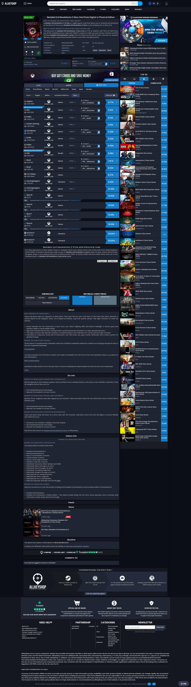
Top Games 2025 (113, 640)
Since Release (30, 298)
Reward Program (113, 632)
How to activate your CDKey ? (31, 634)
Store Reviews (112, 638)
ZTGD (26, 370)
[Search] (140, 3)
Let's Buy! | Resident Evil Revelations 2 (55, 530)
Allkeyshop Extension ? (29, 638)
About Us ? (25, 626)
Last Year (41, 298)
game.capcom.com (68, 45)
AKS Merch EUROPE (111, 645)
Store (28, 95)
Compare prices (74, 200)
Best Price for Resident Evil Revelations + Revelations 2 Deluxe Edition (55, 512)
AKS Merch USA (113, 642)
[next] (39, 39)
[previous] (25, 39)
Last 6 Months (52, 298)
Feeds (74, 89)
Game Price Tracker (111, 629)
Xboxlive (89, 89)
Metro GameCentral (31, 361)
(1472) (100, 552)
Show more (147, 45)
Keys (75, 95)
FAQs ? (24, 636)
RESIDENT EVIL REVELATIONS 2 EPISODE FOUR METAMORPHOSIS (44, 412)
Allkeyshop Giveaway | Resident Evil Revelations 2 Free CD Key (54, 521)
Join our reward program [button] (95, 594)
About (47, 89)
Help (184, 684)
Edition (47, 95)
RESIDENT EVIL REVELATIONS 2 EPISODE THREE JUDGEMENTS (43, 396)
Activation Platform (61, 95)
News (81, 89)
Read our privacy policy (139, 684)
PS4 (96, 43)
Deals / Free (112, 636)
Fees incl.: (109, 95)
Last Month (64, 298)
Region (37, 95)
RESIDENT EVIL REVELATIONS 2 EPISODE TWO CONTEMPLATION (44, 379)
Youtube (91, 626)
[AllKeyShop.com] (9, 3)
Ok (149, 684)
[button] (166, 3)
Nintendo (99, 642)
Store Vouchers (113, 626)
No (154, 684)
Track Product (47, 303)
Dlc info (55, 89)
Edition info (65, 89)
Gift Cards (111, 634)
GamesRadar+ (29, 349)
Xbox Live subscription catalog (77, 546)
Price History (37, 89)
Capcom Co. (65, 48)
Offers (27, 89)
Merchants (75, 628)
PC (93, 43)
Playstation (100, 637)
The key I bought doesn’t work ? (32, 632)
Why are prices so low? (29, 630)
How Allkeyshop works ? (30, 628)
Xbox (63, 53)
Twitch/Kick (75, 626)
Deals (68, 517)
